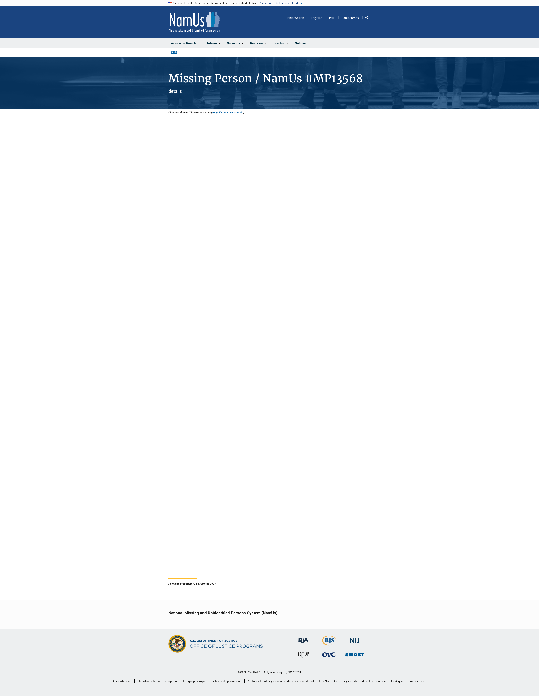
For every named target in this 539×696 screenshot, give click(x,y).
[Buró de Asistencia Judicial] (303, 639)
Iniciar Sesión (295, 18)
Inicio (174, 51)
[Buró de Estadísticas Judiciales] (329, 644)
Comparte (368, 18)
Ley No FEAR (328, 681)
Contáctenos (350, 18)
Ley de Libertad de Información (364, 681)
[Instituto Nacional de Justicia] (354, 639)
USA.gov (397, 681)
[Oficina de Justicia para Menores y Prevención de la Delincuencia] (303, 656)
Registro (316, 18)
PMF (332, 18)
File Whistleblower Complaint (157, 681)
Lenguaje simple (194, 681)
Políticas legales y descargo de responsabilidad (280, 681)
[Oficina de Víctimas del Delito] (329, 655)
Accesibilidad (121, 681)
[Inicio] (194, 21)
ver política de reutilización (227, 112)
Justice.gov (416, 681)
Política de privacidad (226, 681)
